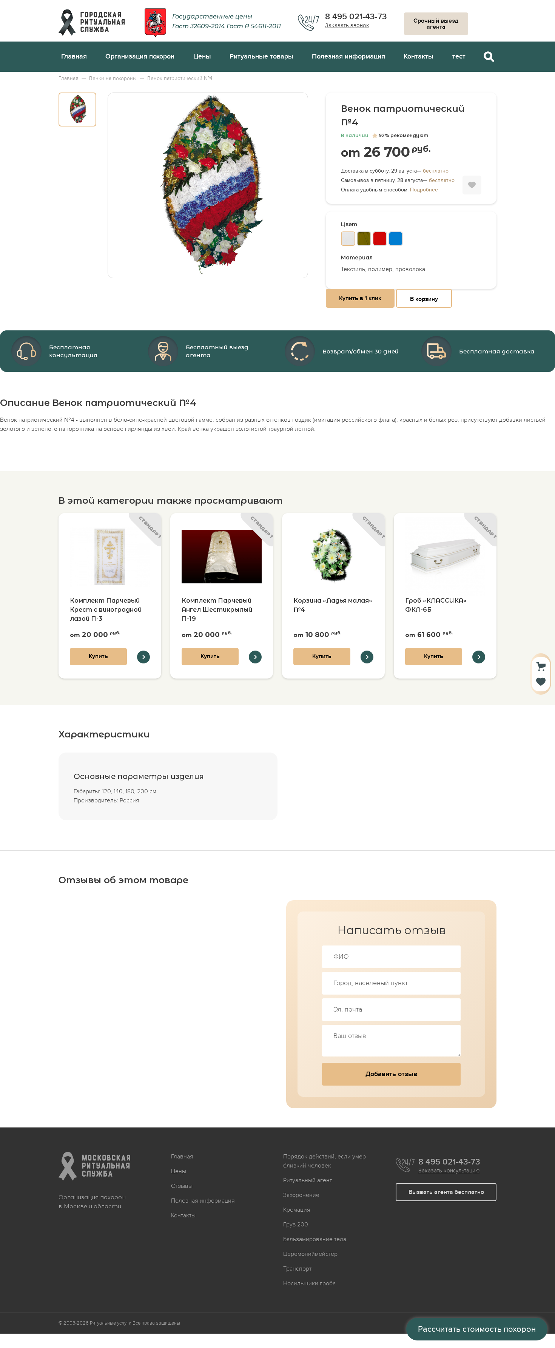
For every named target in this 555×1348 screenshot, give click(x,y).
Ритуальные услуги (110, 1323)
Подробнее (424, 190)
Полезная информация (348, 56)
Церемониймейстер (310, 1254)
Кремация (296, 1210)
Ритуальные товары (261, 56)
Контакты (418, 56)
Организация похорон (139, 56)
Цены (202, 56)
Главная (74, 56)
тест (459, 56)
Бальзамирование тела (314, 1239)
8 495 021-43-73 (356, 17)
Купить (98, 656)
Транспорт (297, 1268)
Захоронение (301, 1195)
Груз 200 (295, 1224)
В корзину (424, 299)
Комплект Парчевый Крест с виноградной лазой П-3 (106, 609)
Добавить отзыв (391, 1074)
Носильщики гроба (309, 1283)
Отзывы (182, 1186)
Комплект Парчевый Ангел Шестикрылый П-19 (217, 609)
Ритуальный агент (307, 1180)
